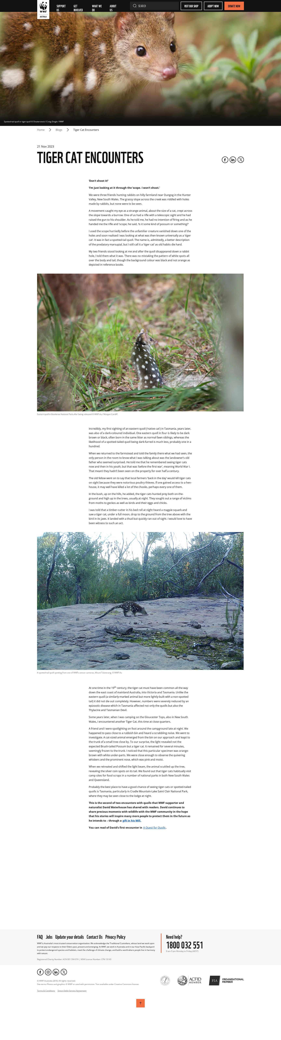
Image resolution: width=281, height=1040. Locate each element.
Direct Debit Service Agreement (72, 990)
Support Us (61, 8)
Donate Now (234, 6)
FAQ (40, 936)
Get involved (78, 8)
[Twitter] (240, 160)
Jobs (49, 936)
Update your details (69, 936)
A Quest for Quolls (154, 827)
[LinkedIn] (233, 160)
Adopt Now (213, 6)
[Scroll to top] (140, 1003)
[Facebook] (225, 160)
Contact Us (94, 936)
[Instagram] (48, 972)
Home (41, 130)
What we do (97, 8)
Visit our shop (191, 6)
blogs (59, 130)
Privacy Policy (115, 936)
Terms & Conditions (46, 990)
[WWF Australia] (43, 10)
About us (113, 8)
